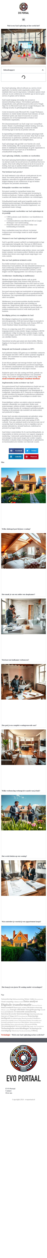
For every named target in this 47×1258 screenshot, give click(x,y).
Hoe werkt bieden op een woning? (14, 856)
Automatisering (6, 999)
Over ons (8, 1093)
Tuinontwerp (15, 1031)
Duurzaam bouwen (37, 1005)
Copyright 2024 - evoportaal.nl (23, 1099)
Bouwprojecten (39, 999)
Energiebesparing (33, 1010)
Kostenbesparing (23, 1016)
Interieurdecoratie (8, 1014)
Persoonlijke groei (36, 1020)
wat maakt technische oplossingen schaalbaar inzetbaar (21, 377)
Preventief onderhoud (7, 1022)
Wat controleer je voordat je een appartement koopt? (21, 922)
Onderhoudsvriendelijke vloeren (9, 1020)
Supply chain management (37, 1026)
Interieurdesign (23, 1014)
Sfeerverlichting (5, 1024)
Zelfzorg (34, 1031)
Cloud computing (7, 1002)
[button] (23, 19)
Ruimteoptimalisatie (35, 1022)
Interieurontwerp (36, 1014)
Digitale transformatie (16, 1004)
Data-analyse (30, 1001)
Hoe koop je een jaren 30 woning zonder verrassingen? (22, 987)
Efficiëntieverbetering (34, 1007)
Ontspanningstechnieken (24, 1020)
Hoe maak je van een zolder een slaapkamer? (18, 594)
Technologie (5, 1035)
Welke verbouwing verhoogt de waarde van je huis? (21, 791)
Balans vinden (29, 999)
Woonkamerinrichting (25, 1030)
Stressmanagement (8, 1026)
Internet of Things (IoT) (9, 1016)
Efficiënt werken (5, 1009)
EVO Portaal (10, 1089)
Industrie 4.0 (11, 1012)
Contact (8, 1091)
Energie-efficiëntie (17, 1010)
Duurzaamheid (7, 1007)
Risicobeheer (25, 1022)
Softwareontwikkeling (31, 1024)
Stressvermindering (22, 1026)
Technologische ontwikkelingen (15, 1028)
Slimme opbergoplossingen (17, 1024)
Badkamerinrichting (18, 999)
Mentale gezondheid (27, 1018)
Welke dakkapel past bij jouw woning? (16, 529)
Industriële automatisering (26, 1012)
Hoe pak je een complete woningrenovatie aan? (19, 725)
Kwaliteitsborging (16, 1018)
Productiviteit (17, 1022)
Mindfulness (37, 1018)
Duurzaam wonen (19, 1007)
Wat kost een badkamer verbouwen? (15, 660)
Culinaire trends (18, 1002)
